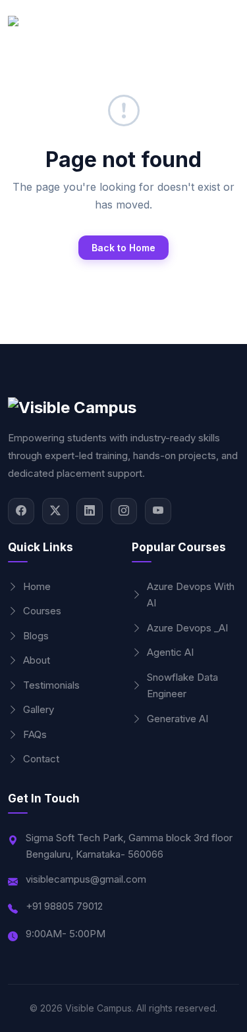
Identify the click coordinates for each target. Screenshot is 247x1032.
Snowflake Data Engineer (182, 685)
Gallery (38, 709)
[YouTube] (158, 511)
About (36, 660)
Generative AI (177, 718)
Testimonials (51, 685)
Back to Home (123, 247)
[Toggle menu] (226, 29)
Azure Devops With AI (190, 595)
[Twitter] (55, 511)
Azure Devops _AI (187, 628)
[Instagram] (124, 511)
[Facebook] (21, 511)
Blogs (36, 635)
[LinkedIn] (89, 511)
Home (37, 586)
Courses (42, 610)
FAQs (35, 734)
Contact (41, 758)
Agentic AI (170, 652)
